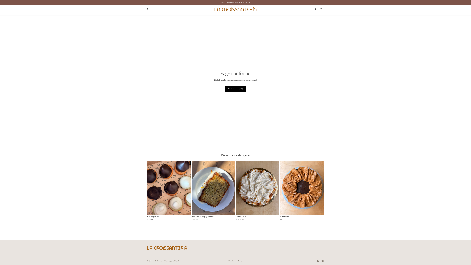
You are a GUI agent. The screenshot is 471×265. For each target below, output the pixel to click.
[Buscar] (148, 9)
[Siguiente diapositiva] (187, 187)
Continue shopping (235, 89)
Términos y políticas (235, 261)
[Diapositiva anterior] (151, 187)
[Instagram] (322, 261)
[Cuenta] (315, 9)
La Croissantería (158, 261)
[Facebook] (318, 261)
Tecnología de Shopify (172, 261)
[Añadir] (187, 211)
